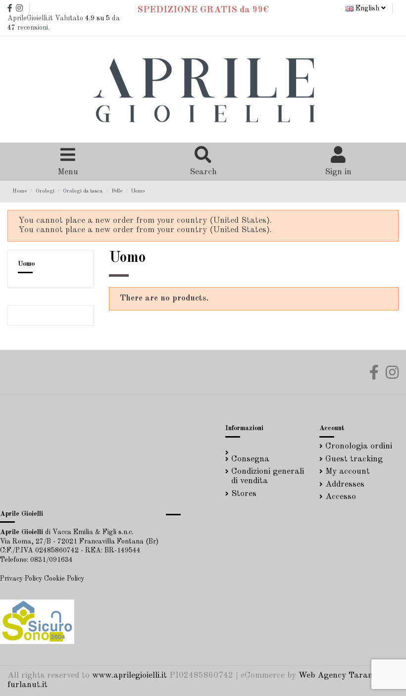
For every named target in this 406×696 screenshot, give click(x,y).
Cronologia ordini (358, 446)
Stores (243, 494)
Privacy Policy (21, 578)
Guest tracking (354, 459)
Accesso (340, 497)
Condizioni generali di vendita (267, 476)
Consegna (250, 459)
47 (11, 27)
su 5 (97, 18)
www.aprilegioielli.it (129, 675)
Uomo (26, 263)
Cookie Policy (64, 578)
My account (347, 471)
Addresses (344, 484)
